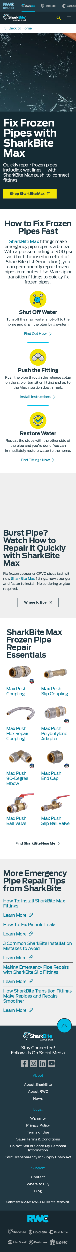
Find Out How (35, 334)
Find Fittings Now (35, 460)
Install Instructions (35, 397)
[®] (28, 6)
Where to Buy (35, 602)
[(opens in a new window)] (48, 6)
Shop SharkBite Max (27, 194)
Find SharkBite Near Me (35, 843)
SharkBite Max (24, 241)
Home (20, 28)
